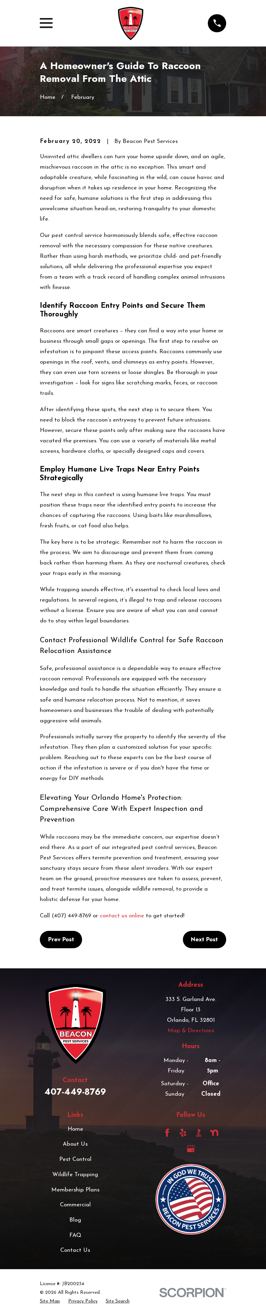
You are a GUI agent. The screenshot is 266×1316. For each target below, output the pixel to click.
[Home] (130, 23)
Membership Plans (75, 1190)
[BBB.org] (199, 1133)
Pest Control (75, 1159)
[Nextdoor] (214, 1133)
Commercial (75, 1205)
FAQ (75, 1235)
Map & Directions (191, 1031)
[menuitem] (50, 1301)
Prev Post (61, 939)
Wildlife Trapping (75, 1175)
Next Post (204, 939)
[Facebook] (167, 1133)
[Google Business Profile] (191, 1149)
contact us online (122, 916)
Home (75, 1129)
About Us (75, 1144)
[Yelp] (183, 1133)
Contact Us (75, 1250)
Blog (75, 1220)
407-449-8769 (75, 1091)
